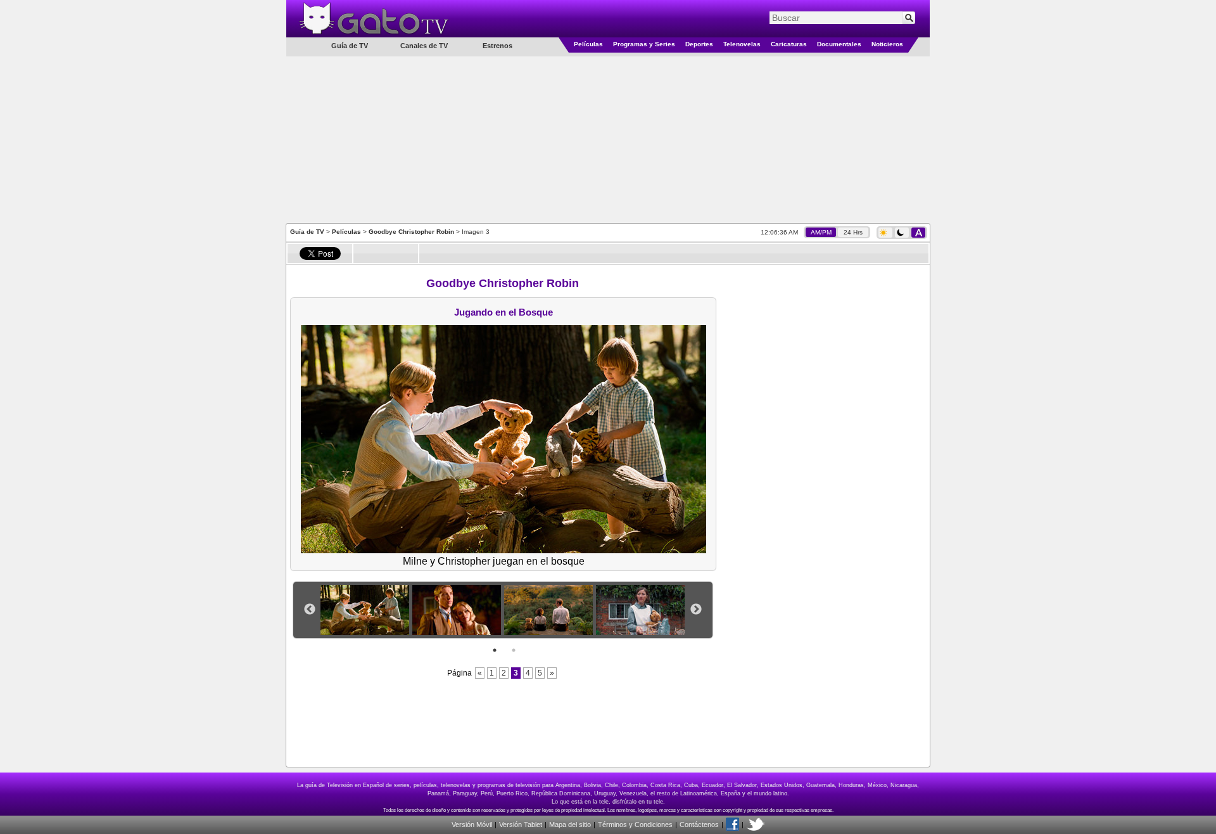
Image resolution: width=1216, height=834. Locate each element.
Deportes (699, 44)
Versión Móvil (472, 824)
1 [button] (494, 650)
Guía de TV (307, 231)
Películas (588, 44)
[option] (366, 610)
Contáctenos (699, 824)
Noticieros (887, 44)
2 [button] (513, 650)
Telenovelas (742, 44)
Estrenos (497, 45)
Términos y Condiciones (635, 824)
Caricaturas (789, 44)
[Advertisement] (608, 139)
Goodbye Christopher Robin (411, 231)
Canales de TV (424, 45)
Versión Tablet (520, 824)
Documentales (839, 44)
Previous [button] (309, 609)
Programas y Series (644, 44)
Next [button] (696, 609)
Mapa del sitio (570, 824)
